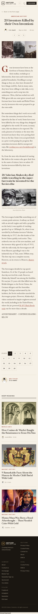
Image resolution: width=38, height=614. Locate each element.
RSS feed (4, 599)
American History (19, 16)
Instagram (5, 593)
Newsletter (5, 596)
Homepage (5, 571)
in (19, 35)
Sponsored (5, 580)
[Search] (24, 3)
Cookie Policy (24, 548)
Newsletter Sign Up (8, 577)
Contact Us (24, 551)
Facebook (5, 590)
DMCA (22, 557)
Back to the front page (10, 12)
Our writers (5, 583)
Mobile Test (5, 574)
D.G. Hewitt (12, 30)
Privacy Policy (24, 545)
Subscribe (31, 3)
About (22, 554)
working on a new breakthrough (21, 147)
